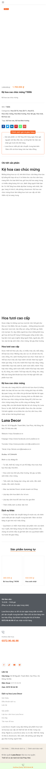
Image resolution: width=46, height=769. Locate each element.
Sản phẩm (5, 711)
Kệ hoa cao (6, 117)
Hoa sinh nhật (31, 582)
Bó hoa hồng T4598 (11, 582)
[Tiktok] (9, 665)
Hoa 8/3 (31, 111)
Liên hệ (4, 705)
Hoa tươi (39, 114)
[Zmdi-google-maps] (19, 665)
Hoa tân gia (31, 114)
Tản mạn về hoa (8, 721)
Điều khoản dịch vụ (9, 702)
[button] (23, 132)
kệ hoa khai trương (22, 121)
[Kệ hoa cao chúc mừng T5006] (3, 126)
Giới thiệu (5, 698)
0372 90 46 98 (12, 687)
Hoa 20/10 (14, 111)
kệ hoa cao (10, 121)
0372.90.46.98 (7, 620)
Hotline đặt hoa (8, 637)
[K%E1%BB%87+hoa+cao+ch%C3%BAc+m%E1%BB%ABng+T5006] (7, 126)
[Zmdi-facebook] (4, 665)
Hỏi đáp (4, 718)
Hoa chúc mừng (7, 114)
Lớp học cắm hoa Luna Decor (12, 714)
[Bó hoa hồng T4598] (12, 566)
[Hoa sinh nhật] (34, 566)
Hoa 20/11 (23, 111)
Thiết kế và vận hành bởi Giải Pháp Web (16, 758)
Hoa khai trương (20, 114)
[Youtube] (14, 665)
